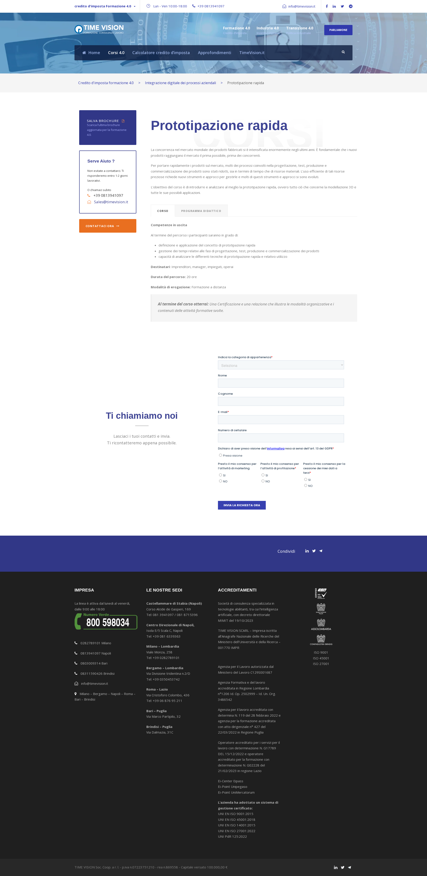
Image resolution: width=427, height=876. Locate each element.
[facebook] (327, 6)
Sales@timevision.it (111, 201)
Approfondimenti (214, 52)
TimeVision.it (252, 52)
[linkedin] (334, 6)
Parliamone (338, 30)
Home (94, 52)
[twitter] (342, 6)
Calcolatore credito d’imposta (161, 52)
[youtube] (350, 6)
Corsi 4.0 (116, 52)
